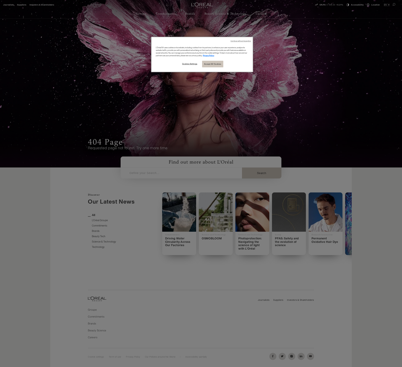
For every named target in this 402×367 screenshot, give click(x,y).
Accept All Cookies (212, 64)
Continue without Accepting (241, 41)
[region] (202, 54)
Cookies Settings (189, 63)
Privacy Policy (208, 55)
